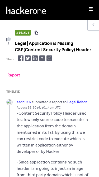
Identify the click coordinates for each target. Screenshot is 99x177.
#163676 (23, 32)
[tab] (13, 75)
